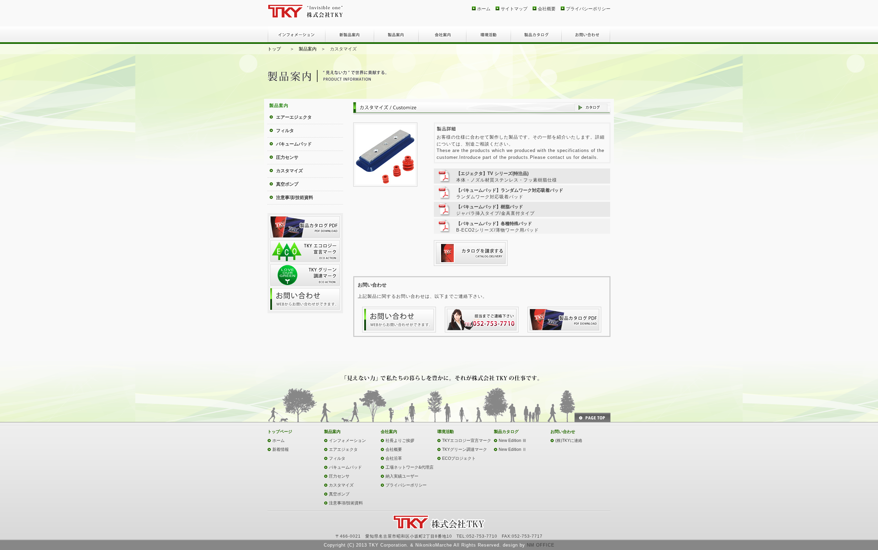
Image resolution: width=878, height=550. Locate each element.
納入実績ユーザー (401, 476)
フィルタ (285, 130)
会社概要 (547, 8)
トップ (274, 48)
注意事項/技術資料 (294, 197)
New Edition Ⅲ (512, 440)
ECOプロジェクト (459, 458)
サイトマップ (514, 8)
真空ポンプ (287, 184)
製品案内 (396, 35)
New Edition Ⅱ (512, 449)
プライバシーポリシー (588, 8)
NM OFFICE (541, 545)
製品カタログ (536, 35)
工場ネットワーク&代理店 (409, 467)
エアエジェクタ (343, 449)
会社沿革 (393, 458)
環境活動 (488, 35)
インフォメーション (296, 35)
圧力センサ (287, 157)
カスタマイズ (289, 170)
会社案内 (442, 35)
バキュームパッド (294, 144)
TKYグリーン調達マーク (464, 449)
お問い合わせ (586, 35)
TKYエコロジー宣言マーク (466, 440)
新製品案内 (349, 35)
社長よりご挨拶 (399, 440)
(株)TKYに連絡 (568, 440)
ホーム (483, 8)
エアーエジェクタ (294, 117)
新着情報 (280, 449)
